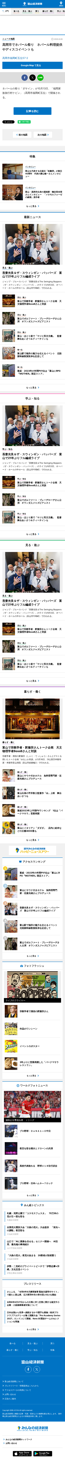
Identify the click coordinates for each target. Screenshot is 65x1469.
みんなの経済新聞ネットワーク (32, 1428)
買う (37, 11)
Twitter (36, 1369)
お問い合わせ (10, 1394)
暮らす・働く (48, 11)
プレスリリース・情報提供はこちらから (22, 1385)
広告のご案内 (10, 1399)
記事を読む (32, 111)
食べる (16, 11)
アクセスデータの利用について (18, 1390)
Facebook (28, 1369)
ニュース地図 (8, 39)
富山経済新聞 (32, 4)
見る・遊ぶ (27, 11)
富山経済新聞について (14, 1381)
